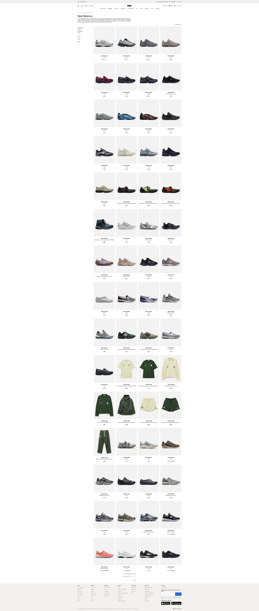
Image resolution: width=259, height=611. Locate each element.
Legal (146, 598)
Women (86, 5)
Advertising (147, 597)
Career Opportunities (149, 593)
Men (82, 5)
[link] (82, 1)
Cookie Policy (135, 608)
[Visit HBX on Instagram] (163, 587)
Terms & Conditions (121, 608)
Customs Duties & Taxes (123, 593)
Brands (84, 12)
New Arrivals (80, 587)
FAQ (119, 587)
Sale (78, 598)
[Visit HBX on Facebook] (161, 587)
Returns (119, 591)
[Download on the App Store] (165, 603)
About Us (120, 595)
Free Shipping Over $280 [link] (163, 1)
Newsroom (147, 589)
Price (79, 42)
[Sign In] (178, 5)
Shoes (79, 32)
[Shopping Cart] (180, 5)
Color (79, 39)
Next (135, 580)
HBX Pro (120, 598)
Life (78, 597)
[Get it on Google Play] (176, 603)
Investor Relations (148, 595)
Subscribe (178, 594)
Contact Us (147, 600)
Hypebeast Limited (83, 608)
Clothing (79, 29)
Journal (79, 600)
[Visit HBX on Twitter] (165, 587)
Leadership (147, 591)
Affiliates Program (121, 600)
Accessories (80, 31)
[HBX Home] (129, 5)
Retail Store (120, 597)
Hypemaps (133, 589)
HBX (132, 593)
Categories (80, 28)
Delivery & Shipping (122, 589)
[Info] (80, 36)
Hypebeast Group (148, 587)
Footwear (80, 595)
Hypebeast (133, 587)
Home (79, 12)
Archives (91, 5)
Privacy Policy (129, 608)
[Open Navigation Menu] (78, 5)
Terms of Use (175, 597)
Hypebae (133, 591)
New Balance (89, 12)
